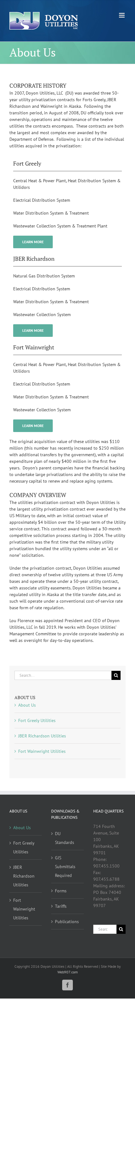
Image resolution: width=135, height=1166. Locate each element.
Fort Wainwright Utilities (42, 751)
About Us (27, 705)
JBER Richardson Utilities (42, 736)
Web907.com (67, 972)
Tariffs (61, 906)
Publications (67, 921)
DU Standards (64, 838)
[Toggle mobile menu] (122, 15)
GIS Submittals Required (65, 866)
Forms (61, 891)
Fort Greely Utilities (37, 720)
